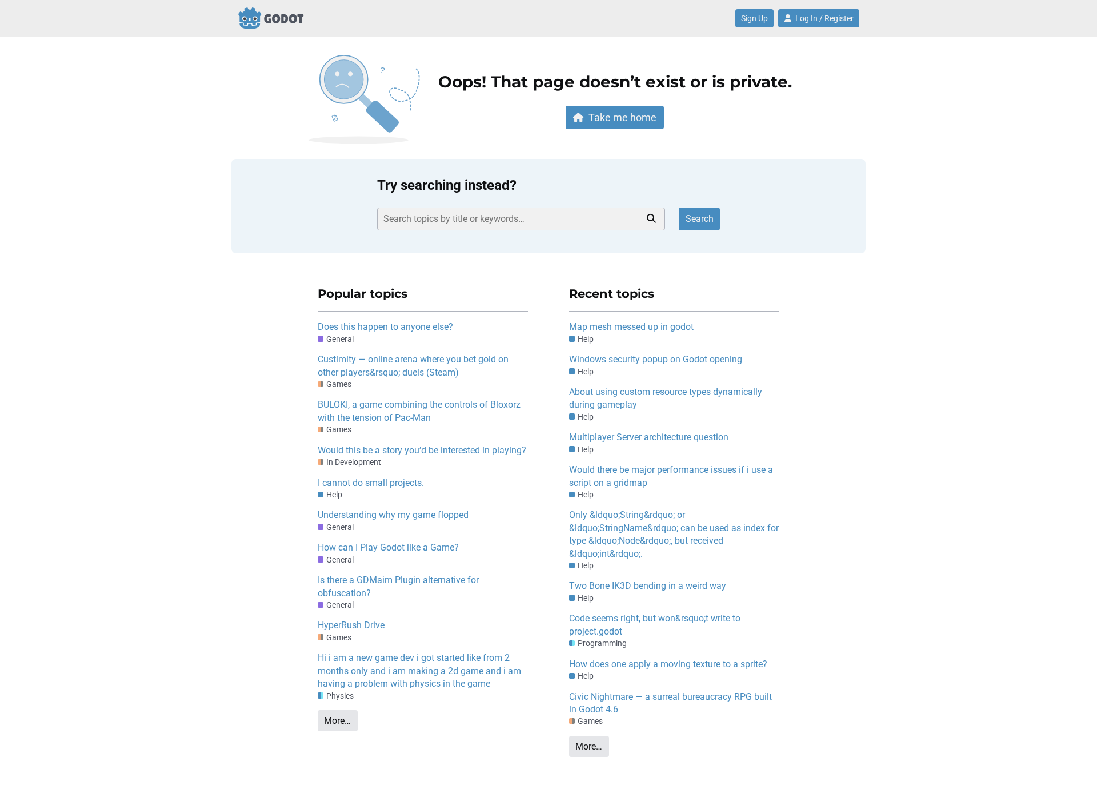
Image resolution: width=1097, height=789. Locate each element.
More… (337, 720)
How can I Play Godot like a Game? (388, 547)
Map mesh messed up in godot (631, 326)
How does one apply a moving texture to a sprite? (668, 664)
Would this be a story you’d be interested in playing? (422, 450)
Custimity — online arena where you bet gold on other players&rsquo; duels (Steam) (413, 365)
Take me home (622, 117)
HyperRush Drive (351, 625)
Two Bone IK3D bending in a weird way (647, 585)
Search (700, 218)
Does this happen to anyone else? (385, 326)
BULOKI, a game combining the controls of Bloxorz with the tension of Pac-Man (419, 411)
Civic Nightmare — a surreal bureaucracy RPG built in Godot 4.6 (670, 703)
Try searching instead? (447, 185)
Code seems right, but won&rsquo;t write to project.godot (654, 624)
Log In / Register (824, 18)
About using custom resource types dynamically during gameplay (665, 398)
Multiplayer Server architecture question (648, 437)
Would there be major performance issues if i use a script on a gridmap (671, 476)
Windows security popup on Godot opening (655, 359)
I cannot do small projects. (371, 482)
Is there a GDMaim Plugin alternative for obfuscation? (398, 586)
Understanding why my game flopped (393, 514)
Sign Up (754, 18)
